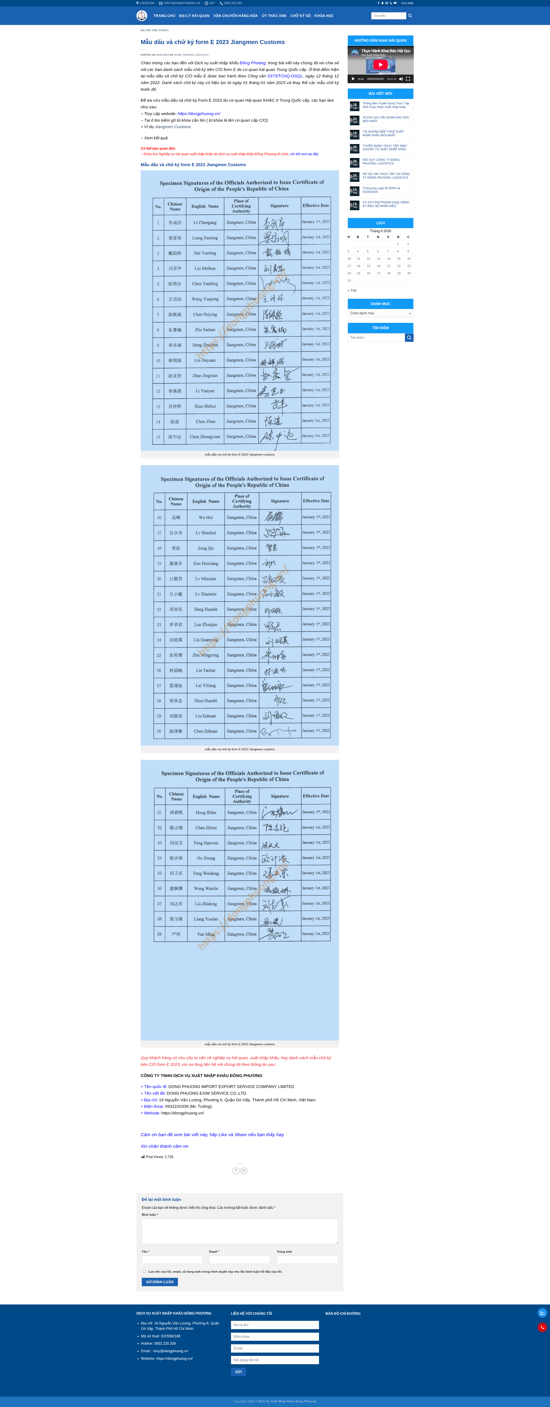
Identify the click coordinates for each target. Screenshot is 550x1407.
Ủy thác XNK (274, 16)
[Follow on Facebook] (378, 3)
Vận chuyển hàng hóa (236, 16)
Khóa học (324, 16)
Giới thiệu (407, 3)
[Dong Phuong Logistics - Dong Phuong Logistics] (141, 15)
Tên (145, 1251)
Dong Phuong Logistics (191, 55)
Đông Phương (253, 63)
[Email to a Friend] (243, 1170)
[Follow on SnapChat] (382, 3)
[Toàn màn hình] (408, 79)
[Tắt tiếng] (401, 79)
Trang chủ (164, 16)
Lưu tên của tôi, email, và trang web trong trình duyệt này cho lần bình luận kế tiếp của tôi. (215, 1271)
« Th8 (352, 290)
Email (214, 1251)
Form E (164, 30)
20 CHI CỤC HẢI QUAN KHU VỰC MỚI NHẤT (386, 119)
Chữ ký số (300, 16)
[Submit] (410, 16)
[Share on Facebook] (236, 1170)
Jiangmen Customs (173, 126)
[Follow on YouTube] (395, 3)
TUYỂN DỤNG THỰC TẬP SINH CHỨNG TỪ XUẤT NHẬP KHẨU (385, 147)
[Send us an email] (386, 3)
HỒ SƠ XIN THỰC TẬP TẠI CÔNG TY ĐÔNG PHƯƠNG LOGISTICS (386, 175)
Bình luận (150, 1214)
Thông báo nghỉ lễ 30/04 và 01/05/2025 (381, 189)
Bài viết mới (149, 30)
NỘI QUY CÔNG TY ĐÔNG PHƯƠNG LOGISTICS (381, 161)
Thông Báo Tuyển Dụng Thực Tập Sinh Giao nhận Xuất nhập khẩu (386, 105)
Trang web (284, 1251)
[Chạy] (353, 79)
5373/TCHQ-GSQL (285, 76)
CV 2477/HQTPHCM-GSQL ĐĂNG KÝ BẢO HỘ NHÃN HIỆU (386, 204)
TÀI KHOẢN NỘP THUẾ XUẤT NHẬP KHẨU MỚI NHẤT (383, 133)
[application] (381, 64)
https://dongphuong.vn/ (200, 113)
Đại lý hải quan (194, 16)
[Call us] (391, 3)
